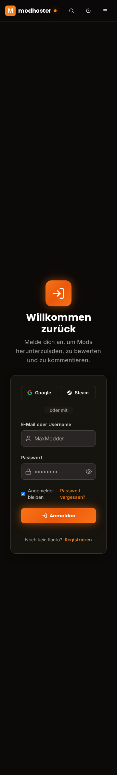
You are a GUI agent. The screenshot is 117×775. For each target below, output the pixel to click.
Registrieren (78, 539)
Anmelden (62, 515)
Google (43, 392)
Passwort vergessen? (72, 494)
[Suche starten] (71, 10)
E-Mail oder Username (46, 424)
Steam (82, 392)
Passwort (31, 457)
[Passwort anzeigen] (90, 471)
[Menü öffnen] (105, 10)
